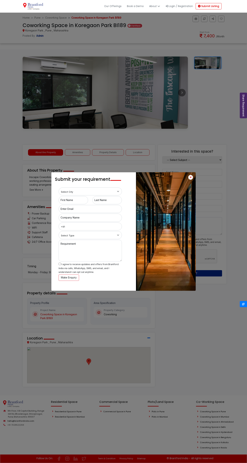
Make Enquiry (69, 277)
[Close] (190, 177)
